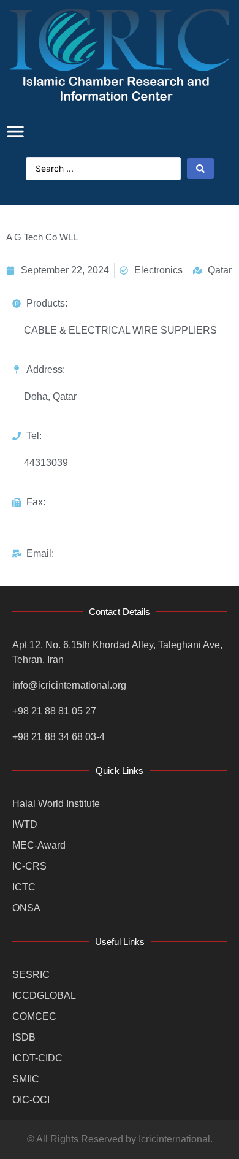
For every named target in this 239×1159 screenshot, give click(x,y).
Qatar (220, 270)
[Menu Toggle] (15, 131)
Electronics (158, 270)
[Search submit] (200, 168)
